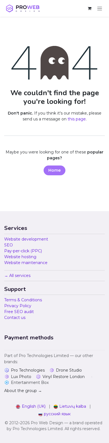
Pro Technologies (28, 370)
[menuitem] (31, 406)
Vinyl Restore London (63, 376)
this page (77, 119)
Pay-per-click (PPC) (23, 250)
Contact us (14, 317)
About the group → (23, 390)
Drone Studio (69, 370)
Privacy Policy (17, 305)
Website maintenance (26, 262)
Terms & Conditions (23, 299)
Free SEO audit (19, 311)
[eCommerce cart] (89, 8)
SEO (8, 245)
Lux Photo (21, 376)
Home (54, 170)
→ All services (17, 275)
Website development (26, 239)
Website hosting (20, 256)
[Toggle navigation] (99, 8)
